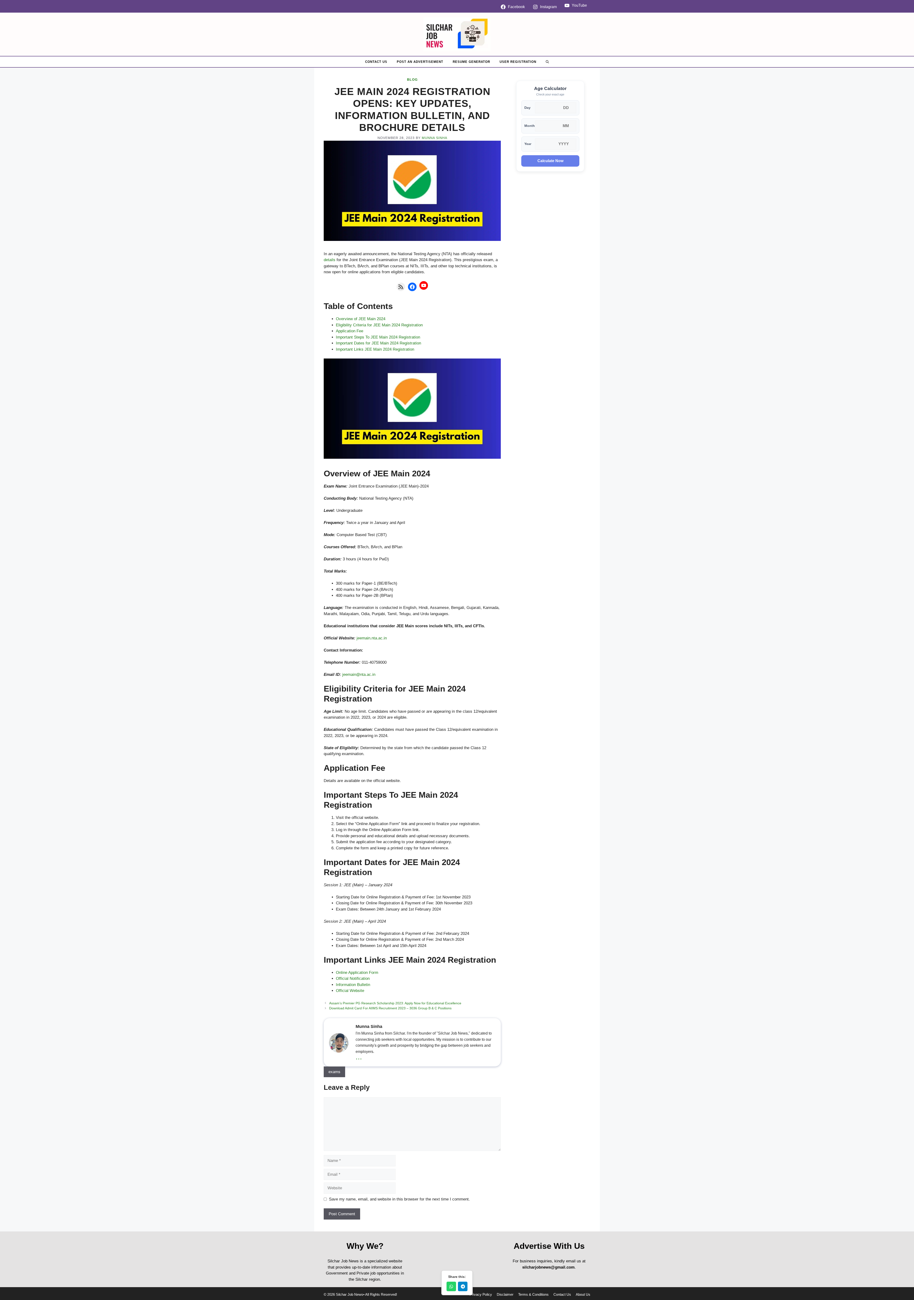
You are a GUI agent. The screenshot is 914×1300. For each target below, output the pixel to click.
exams (334, 1072)
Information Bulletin (353, 984)
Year (527, 144)
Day (527, 108)
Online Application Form (357, 972)
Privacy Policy (481, 1294)
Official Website (350, 990)
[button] (547, 61)
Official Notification (353, 978)
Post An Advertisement (420, 62)
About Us (583, 1294)
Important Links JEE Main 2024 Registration (375, 349)
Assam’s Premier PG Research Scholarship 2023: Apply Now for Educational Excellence (395, 1003)
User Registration (518, 62)
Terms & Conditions (533, 1294)
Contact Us (376, 62)
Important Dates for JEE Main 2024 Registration (378, 343)
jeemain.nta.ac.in (372, 638)
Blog (412, 79)
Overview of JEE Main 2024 (360, 319)
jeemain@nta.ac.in (358, 674)
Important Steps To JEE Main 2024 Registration (378, 337)
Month (529, 126)
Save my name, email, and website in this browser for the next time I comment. (399, 1199)
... (359, 1057)
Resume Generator (471, 62)
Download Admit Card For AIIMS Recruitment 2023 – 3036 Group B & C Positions (390, 1008)
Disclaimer (505, 1294)
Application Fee (349, 331)
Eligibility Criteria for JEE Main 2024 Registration (379, 325)
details (329, 260)
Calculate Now (550, 161)
